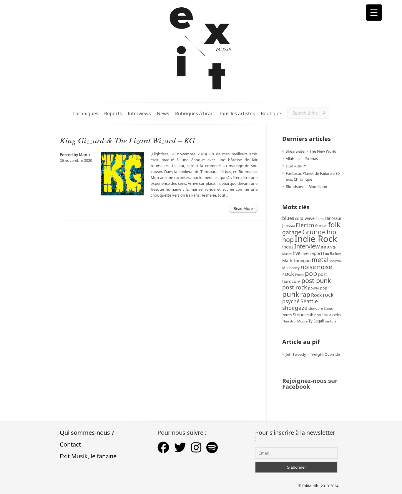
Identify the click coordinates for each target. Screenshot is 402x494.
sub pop (314, 314)
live (296, 253)
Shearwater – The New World (311, 151)
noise (308, 267)
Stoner (299, 314)
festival (321, 225)
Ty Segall (316, 321)
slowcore (315, 308)
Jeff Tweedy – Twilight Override (313, 354)
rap (305, 294)
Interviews (139, 114)
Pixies (299, 274)
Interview (307, 246)
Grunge (314, 231)
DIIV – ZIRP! (296, 166)
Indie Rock (316, 239)
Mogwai (335, 260)
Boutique (271, 114)
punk (290, 294)
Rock (316, 295)
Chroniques (85, 114)
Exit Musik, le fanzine (88, 456)
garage (291, 232)
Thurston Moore (295, 321)
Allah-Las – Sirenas (302, 158)
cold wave (305, 218)
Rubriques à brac (194, 114)
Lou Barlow (332, 253)
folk (334, 224)
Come (319, 218)
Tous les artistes (237, 114)
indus (287, 247)
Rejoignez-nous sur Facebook (310, 384)
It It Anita (328, 247)
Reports (113, 114)
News (163, 114)
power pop (317, 288)
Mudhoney (291, 267)
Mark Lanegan (296, 260)
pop (311, 273)
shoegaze (295, 307)
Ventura (330, 321)
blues (288, 218)
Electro (305, 225)
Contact (70, 444)
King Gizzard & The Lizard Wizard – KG (127, 140)
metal (320, 260)
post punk (316, 280)
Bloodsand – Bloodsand (306, 186)
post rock (294, 287)
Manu (84, 154)
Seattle (309, 301)
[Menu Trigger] (374, 12)
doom (290, 226)
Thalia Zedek (331, 315)
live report (311, 253)
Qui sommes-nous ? (87, 433)
